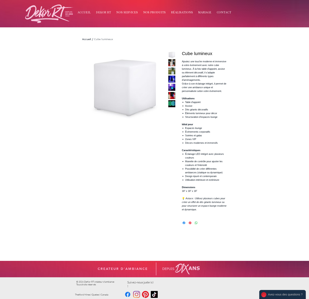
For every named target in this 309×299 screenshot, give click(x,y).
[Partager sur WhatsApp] (196, 223)
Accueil (86, 39)
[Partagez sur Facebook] (184, 223)
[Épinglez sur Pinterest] (190, 223)
